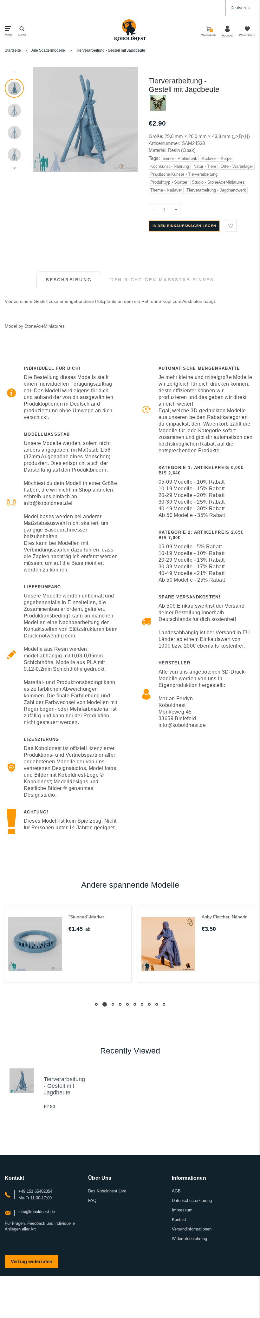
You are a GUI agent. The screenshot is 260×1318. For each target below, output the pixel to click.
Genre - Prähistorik (180, 158)
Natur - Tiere (204, 166)
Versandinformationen (191, 1229)
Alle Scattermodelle (48, 50)
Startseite (13, 50)
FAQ (92, 1200)
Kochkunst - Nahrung (169, 166)
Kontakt (179, 1219)
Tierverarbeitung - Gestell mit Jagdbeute (110, 50)
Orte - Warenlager (237, 166)
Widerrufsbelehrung (189, 1238)
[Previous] (40, 119)
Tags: (155, 158)
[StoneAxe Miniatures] (158, 109)
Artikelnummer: (165, 143)
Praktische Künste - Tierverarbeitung (184, 174)
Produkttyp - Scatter (168, 182)
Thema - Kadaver (166, 190)
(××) (241, 136)
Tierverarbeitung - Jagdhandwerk (216, 190)
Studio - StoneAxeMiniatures (218, 182)
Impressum (182, 1210)
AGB (176, 1191)
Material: (158, 150)
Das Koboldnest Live (107, 1191)
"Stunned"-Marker (86, 916)
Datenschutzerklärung (192, 1200)
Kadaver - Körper (217, 158)
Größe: (156, 136)
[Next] (130, 119)
